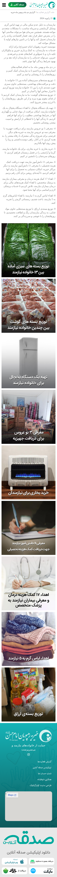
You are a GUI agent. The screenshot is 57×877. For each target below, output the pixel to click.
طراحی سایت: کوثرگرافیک (40, 785)
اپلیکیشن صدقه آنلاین (42, 767)
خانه (52, 12)
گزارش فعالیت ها (43, 12)
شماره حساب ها (44, 773)
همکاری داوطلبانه (44, 779)
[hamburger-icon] (4, 5)
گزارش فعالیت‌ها (44, 761)
